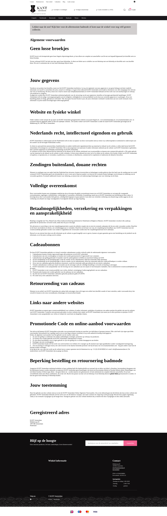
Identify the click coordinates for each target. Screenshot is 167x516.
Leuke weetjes (71, 2)
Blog (64, 2)
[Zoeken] (124, 9)
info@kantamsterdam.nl (119, 468)
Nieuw (76, 18)
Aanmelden (130, 443)
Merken (84, 18)
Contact (32, 2)
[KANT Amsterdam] (38, 10)
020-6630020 (116, 469)
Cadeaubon (57, 2)
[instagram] (134, 2)
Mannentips (57, 499)
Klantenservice (40, 2)
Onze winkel (49, 2)
